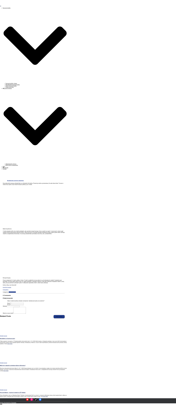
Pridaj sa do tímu (10, 87)
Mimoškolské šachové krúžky (13, 84)
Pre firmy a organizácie (12, 165)
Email (9, 304)
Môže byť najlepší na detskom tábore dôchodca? (13, 365)
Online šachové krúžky (11, 86)
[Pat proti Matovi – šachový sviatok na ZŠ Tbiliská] (9, 388)
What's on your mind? (8, 313)
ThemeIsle (13, 402)
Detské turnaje (12, 292)
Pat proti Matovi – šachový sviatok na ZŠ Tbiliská (12, 392)
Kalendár (6, 167)
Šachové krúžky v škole (11, 83)
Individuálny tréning (11, 164)
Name (9, 303)
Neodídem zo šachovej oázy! (7, 338)
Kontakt (4, 169)
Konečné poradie (7, 287)
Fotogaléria (5, 289)
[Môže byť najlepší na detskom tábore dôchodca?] (9, 361)
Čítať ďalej (9, 343)
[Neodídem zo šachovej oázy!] (12, 334)
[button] (35, 82)
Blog (4, 166)
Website (5, 306)
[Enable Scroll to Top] (1, 404)
